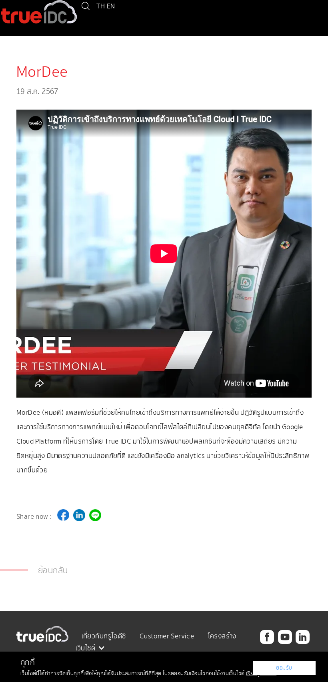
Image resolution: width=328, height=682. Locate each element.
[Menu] (6, 41)
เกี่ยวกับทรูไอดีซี (104, 636)
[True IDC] (39, 11)
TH (100, 6)
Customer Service (167, 636)
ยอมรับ (284, 668)
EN (111, 6)
